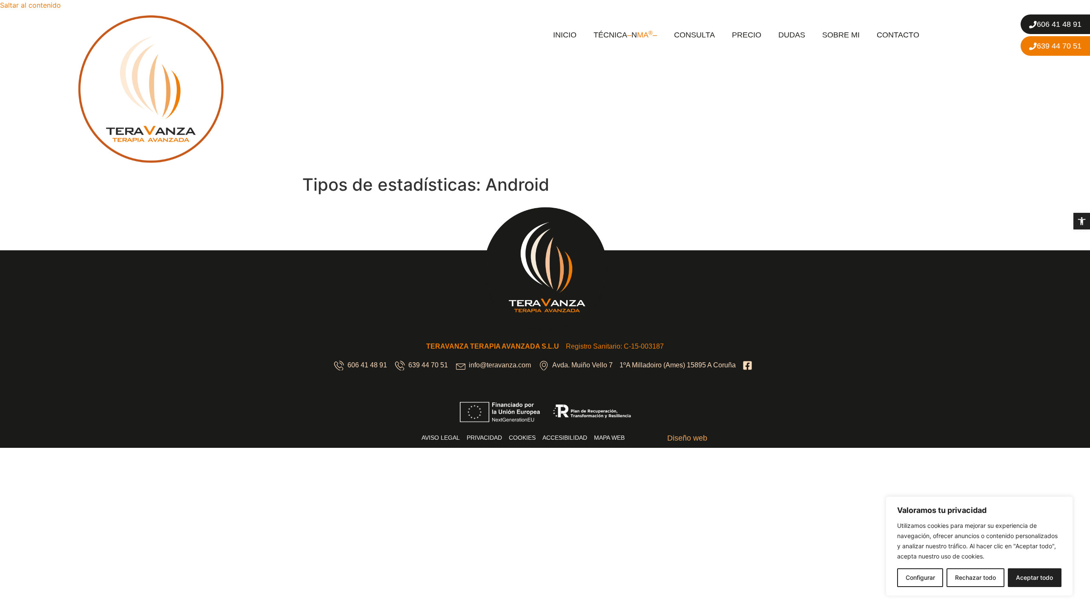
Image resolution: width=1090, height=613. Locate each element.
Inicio (565, 35)
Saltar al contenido (30, 5)
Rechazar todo (975, 577)
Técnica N (625, 35)
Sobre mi (841, 35)
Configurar (920, 577)
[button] (1081, 221)
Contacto (898, 35)
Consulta (694, 35)
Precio (746, 35)
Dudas (791, 35)
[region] (979, 546)
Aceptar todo (1034, 577)
